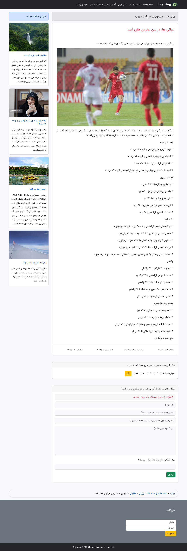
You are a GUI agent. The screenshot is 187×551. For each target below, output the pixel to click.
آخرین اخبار (110, 4)
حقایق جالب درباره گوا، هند (35, 55)
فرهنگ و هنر (96, 4)
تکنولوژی (122, 4)
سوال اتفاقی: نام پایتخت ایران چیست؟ (156, 460)
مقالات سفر (134, 4)
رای (128, 373)
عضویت (170, 533)
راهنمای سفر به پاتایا (38, 189)
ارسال (171, 474)
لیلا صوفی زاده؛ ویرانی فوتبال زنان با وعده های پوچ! (29, 122)
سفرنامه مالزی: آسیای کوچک (34, 262)
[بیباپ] (167, 4)
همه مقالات (147, 4)
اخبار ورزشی (82, 4)
